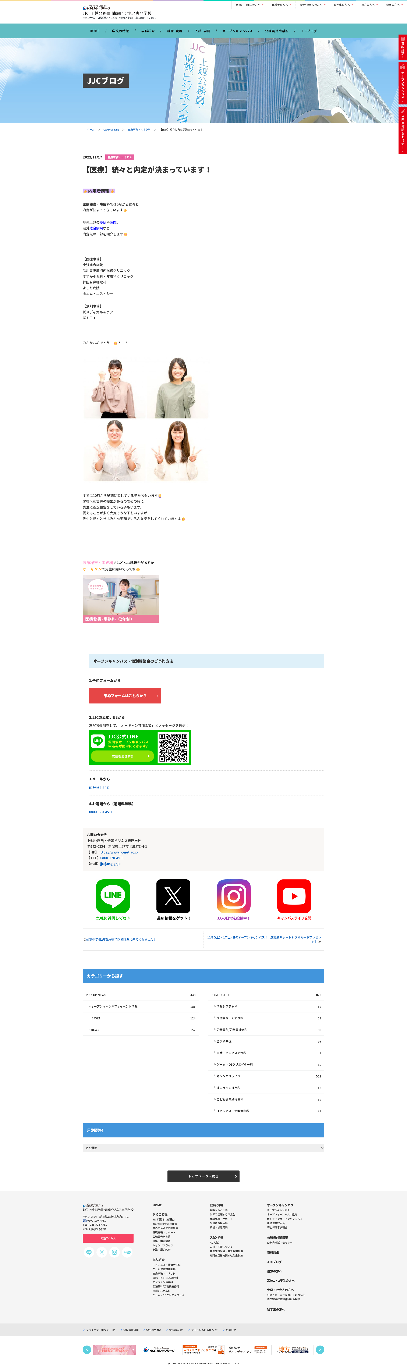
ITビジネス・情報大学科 (269, 1111)
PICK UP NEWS (140, 995)
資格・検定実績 (219, 1227)
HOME (95, 31)
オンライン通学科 (269, 1088)
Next (320, 1350)
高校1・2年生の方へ (248, 4)
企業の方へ (393, 4)
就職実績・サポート (221, 1218)
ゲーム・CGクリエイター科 (269, 1064)
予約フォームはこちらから (125, 695)
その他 (143, 1018)
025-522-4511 (98, 1224)
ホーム (91, 129)
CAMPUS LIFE (111, 129)
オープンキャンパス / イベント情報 (143, 1006)
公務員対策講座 (277, 31)
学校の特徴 (120, 31)
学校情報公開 (131, 1330)
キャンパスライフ (269, 1076)
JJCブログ (309, 31)
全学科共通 (269, 1041)
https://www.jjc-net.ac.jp (118, 852)
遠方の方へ (368, 4)
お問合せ (231, 1330)
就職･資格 (175, 31)
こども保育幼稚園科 (269, 1099)
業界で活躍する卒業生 (222, 1214)
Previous (87, 1350)
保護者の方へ (280, 4)
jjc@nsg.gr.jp (99, 787)
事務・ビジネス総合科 (269, 1053)
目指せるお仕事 (219, 1210)
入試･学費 (202, 31)
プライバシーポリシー (99, 1330)
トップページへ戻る (203, 1176)
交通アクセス (108, 1238)
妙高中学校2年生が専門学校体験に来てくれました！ (121, 939)
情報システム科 (269, 1006)
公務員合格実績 (219, 1223)
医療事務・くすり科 (139, 129)
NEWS (143, 1029)
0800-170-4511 (101, 811)
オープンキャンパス (237, 31)
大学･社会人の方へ (311, 4)
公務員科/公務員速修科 (269, 1029)
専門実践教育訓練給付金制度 (226, 1255)
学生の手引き (154, 1330)
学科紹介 (148, 31)
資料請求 (174, 1330)
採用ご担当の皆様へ (202, 1330)
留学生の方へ (342, 4)
